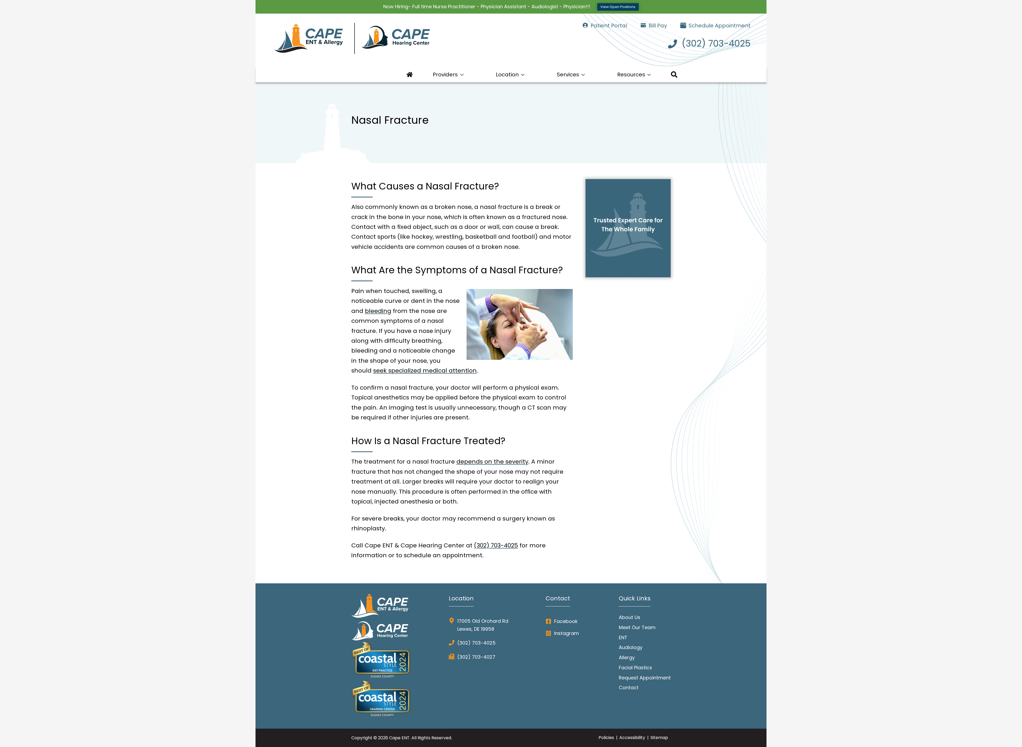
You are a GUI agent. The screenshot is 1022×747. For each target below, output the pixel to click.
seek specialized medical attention (425, 370)
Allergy (627, 657)
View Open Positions (617, 7)
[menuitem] (409, 74)
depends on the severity (492, 461)
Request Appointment (645, 677)
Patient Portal (608, 25)
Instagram (566, 633)
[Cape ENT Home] (389, 39)
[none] (448, 74)
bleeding (378, 311)
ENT (623, 637)
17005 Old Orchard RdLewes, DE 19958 (482, 625)
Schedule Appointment (719, 25)
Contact (628, 687)
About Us (629, 617)
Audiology (630, 647)
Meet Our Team (637, 627)
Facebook (566, 621)
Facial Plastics (635, 667)
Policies (606, 737)
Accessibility (632, 737)
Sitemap (659, 737)
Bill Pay (657, 25)
